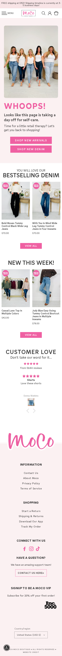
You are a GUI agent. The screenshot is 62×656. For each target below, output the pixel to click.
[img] (31, 363)
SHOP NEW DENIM (31, 149)
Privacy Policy (31, 483)
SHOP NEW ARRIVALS (31, 140)
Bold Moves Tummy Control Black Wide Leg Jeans (15, 226)
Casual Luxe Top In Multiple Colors (12, 312)
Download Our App (31, 521)
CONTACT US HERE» (31, 572)
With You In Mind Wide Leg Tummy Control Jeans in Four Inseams (44, 226)
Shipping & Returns (31, 516)
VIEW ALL (31, 245)
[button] (4, 13)
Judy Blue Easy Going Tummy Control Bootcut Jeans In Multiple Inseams (45, 315)
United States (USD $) (29, 634)
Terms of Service (31, 488)
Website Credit (31, 652)
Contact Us (31, 473)
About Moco (31, 478)
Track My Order (31, 526)
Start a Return (31, 511)
